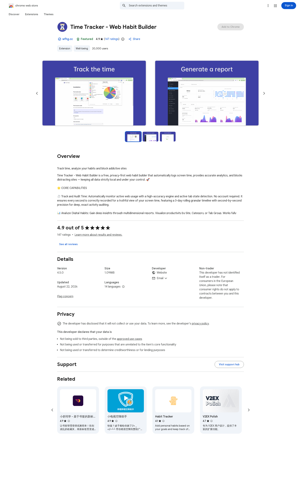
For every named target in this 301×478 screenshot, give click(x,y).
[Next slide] (264, 93)
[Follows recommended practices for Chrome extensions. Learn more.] (78, 39)
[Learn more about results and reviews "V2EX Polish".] (211, 421)
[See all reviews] (68, 244)
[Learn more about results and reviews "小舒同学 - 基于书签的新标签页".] (68, 421)
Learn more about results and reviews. (98, 235)
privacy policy (200, 323)
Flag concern (65, 296)
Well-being (82, 48)
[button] (275, 5)
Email (160, 278)
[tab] (14, 14)
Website (162, 272)
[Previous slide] (36, 93)
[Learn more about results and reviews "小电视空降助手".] (116, 421)
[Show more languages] (123, 287)
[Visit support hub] (229, 364)
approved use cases (129, 339)
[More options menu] (268, 5)
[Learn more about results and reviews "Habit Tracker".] (163, 421)
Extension (64, 48)
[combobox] (156, 5)
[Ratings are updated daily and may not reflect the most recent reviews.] (122, 39)
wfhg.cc (67, 39)
